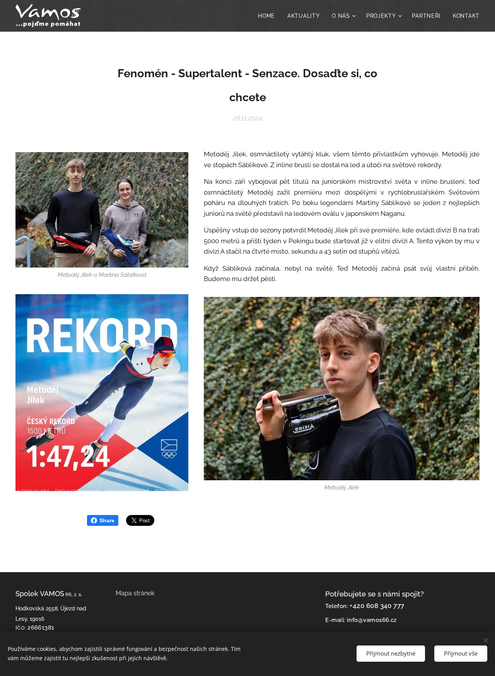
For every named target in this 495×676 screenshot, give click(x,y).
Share (106, 520)
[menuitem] (268, 15)
